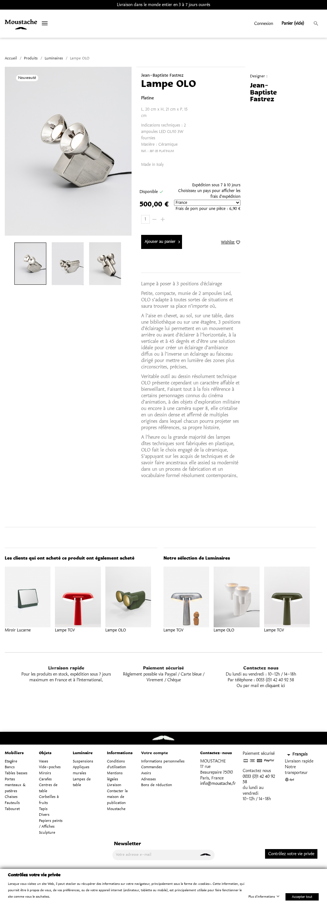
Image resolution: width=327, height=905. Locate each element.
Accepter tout (302, 896)
